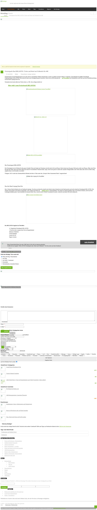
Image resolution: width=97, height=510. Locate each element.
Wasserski (17, 355)
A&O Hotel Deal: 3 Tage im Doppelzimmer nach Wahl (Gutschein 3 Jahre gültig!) (51, 380)
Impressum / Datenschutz (11, 505)
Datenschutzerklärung (60, 508)
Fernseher (35, 355)
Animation (3, 354)
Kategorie (3, 349)
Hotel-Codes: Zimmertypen (11, 452)
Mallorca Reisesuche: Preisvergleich (13, 453)
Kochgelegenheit (66, 355)
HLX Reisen (11, 462)
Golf (43, 354)
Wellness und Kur (26, 355)
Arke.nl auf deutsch (9, 444)
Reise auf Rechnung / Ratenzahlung (13, 441)
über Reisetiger (57, 9)
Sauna (69, 354)
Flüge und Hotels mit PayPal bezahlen (14, 448)
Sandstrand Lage (31, 354)
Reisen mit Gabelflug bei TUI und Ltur (14, 491)
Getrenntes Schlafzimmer (46, 355)
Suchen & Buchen (10, 9)
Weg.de (10, 464)
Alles (18, 9)
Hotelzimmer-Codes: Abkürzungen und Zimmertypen (19, 404)
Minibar (81, 355)
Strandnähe (22, 354)
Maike (16, 74)
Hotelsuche (4, 434)
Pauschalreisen (8, 468)
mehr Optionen (48, 357)
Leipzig (29, 74)
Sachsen (34, 74)
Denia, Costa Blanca (9, 495)
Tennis (4, 355)
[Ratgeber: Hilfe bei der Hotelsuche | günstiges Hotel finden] (48, 271)
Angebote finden (48, 360)
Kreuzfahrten (41, 9)
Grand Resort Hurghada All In (51, 367)
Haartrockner (57, 355)
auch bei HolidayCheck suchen (8, 361)
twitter (90, 2)
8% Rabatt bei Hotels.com (12, 388)
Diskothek (15, 354)
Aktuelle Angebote (36, 66)
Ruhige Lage (76, 354)
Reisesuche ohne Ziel (10, 455)
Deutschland (24, 74)
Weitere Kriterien (5, 352)
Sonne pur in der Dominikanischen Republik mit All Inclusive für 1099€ (95, 13)
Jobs (2, 505)
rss (95, 2)
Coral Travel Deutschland (11, 493)
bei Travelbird (65, 78)
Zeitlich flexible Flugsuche (11, 442)
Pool (48, 354)
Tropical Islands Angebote (51, 373)
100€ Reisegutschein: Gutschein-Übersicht (51, 395)
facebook (88, 2)
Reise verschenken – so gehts (12, 446)
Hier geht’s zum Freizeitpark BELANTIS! (22, 85)
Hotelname (3, 351)
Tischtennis (10, 355)
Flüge (34, 9)
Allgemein (49, 9)
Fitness (39, 354)
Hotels (29, 9)
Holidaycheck (45, 190)
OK (54, 508)
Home (3, 9)
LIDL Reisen (11, 466)
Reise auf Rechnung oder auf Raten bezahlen (17, 410)
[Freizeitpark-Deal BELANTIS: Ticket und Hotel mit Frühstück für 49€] (48, 19)
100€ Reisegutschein (9, 450)
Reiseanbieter (8, 461)
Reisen (23, 9)
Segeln (83, 354)
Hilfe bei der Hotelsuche (65, 426)
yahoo (93, 2)
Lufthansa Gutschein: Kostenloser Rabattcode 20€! (92, 13)
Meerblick (75, 355)
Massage (63, 354)
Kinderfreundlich (55, 354)
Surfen (88, 354)
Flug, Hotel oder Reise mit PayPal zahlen (16, 417)
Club (9, 354)
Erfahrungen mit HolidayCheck (9, 432)
